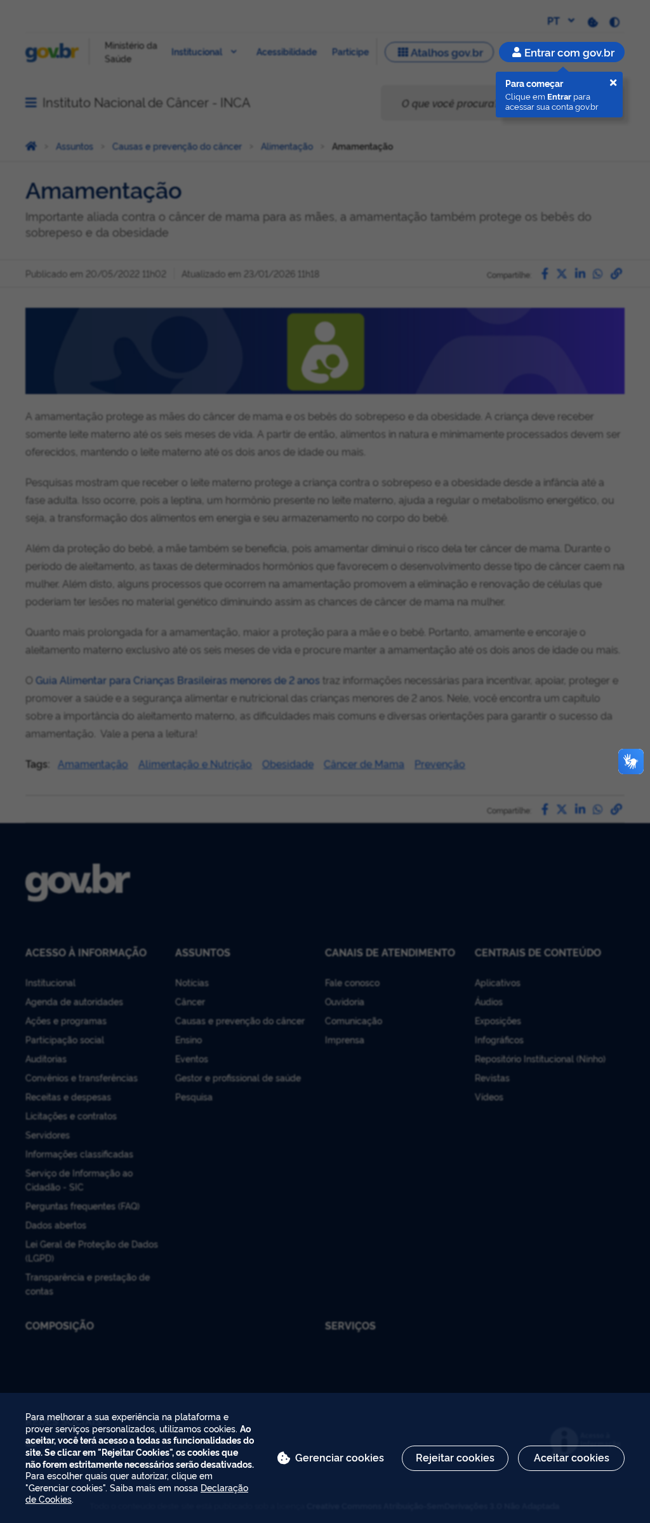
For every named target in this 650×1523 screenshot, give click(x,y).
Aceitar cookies (571, 1457)
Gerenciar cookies (339, 1457)
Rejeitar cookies (455, 1457)
